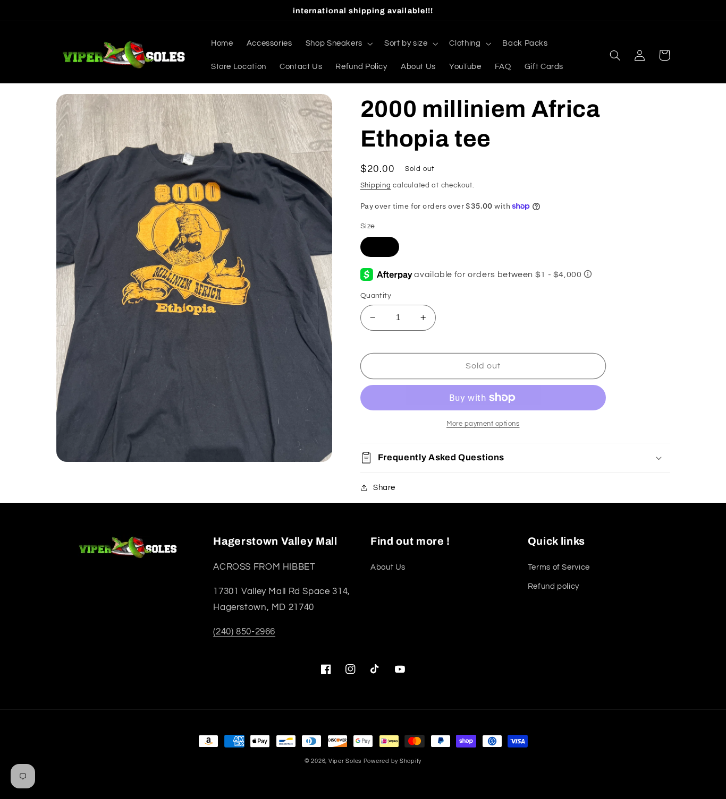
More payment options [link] (483, 423)
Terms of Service (559, 567)
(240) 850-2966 (244, 632)
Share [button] (384, 488)
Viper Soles (344, 761)
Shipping (375, 185)
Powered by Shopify (392, 761)
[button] (338, 43)
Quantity (375, 295)
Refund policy (553, 586)
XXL (379, 246)
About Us (388, 567)
